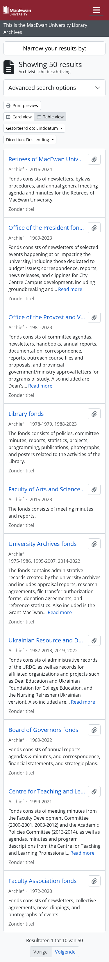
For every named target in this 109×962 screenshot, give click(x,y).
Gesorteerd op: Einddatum (32, 128)
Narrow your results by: (54, 48)
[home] (19, 10)
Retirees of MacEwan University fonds (46, 159)
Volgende (65, 952)
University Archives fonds (42, 543)
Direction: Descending (28, 139)
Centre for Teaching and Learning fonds (46, 791)
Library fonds (26, 413)
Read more (70, 289)
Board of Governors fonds (43, 729)
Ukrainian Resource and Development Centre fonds (46, 640)
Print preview (24, 105)
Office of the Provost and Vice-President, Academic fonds (46, 317)
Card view (21, 117)
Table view (53, 117)
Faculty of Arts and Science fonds (46, 489)
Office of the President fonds (46, 227)
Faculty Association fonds (42, 880)
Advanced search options (42, 88)
